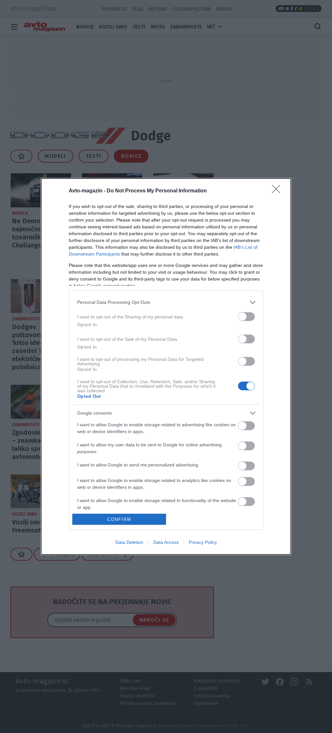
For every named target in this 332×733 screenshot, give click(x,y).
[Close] (278, 191)
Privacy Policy (203, 542)
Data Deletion (129, 542)
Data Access (166, 542)
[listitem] (166, 302)
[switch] (246, 316)
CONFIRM (119, 519)
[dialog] (166, 366)
